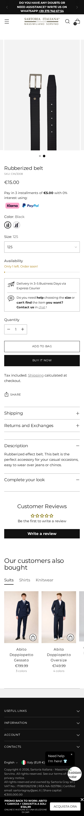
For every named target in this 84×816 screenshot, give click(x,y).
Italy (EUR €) (36, 762)
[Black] (7, 225)
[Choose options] (32, 637)
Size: (11, 236)
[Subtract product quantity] (8, 329)
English (9, 762)
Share (15, 394)
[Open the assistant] (75, 774)
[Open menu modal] (6, 21)
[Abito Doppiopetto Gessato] (21, 617)
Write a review (42, 533)
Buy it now (42, 360)
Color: (14, 216)
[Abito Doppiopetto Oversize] (59, 617)
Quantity (11, 319)
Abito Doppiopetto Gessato (21, 654)
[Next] (77, 7)
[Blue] (16, 225)
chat (41, 307)
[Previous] (7, 7)
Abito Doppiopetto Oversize (59, 654)
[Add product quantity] (22, 329)
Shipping (36, 375)
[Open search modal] (67, 21)
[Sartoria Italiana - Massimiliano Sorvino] (42, 21)
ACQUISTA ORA (65, 806)
